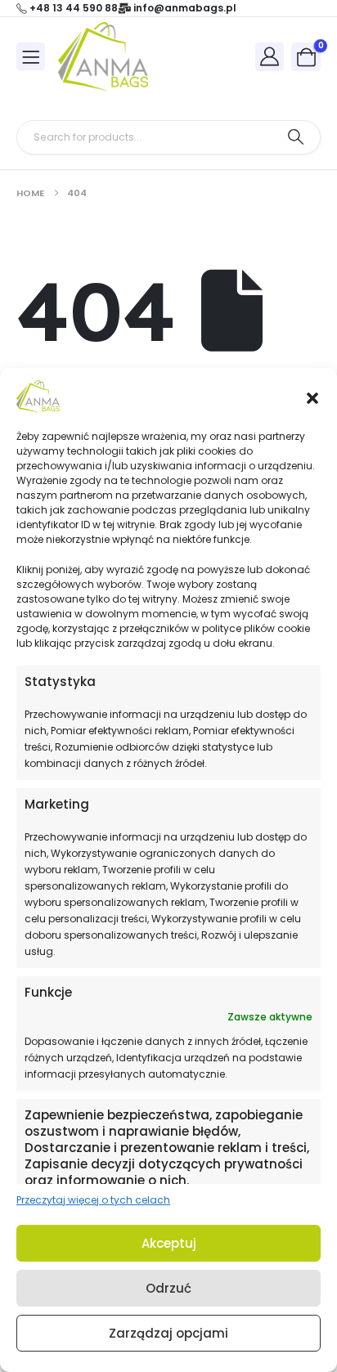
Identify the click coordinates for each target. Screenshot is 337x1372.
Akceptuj (169, 1243)
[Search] (296, 137)
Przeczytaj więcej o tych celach (93, 1200)
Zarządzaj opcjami (168, 1333)
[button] (312, 396)
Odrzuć (168, 1288)
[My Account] (269, 56)
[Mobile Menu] (30, 56)
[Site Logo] (103, 56)
